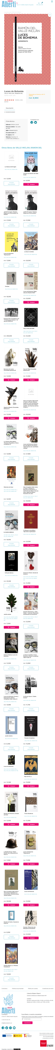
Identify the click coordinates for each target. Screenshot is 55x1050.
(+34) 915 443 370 (6, 1019)
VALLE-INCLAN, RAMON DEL (11, 169)
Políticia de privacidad (17, 988)
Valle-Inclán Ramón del (28, 331)
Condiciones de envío (47, 988)
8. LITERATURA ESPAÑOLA (16, 12)
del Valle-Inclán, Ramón (28, 496)
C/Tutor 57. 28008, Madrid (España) (9, 1016)
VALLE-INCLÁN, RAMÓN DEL (10, 491)
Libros (5, 12)
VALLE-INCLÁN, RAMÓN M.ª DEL (11, 770)
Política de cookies (33, 988)
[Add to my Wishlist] (50, 15)
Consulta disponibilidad (11, 183)
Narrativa (8, 12)
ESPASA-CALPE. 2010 (9, 95)
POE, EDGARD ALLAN (9, 969)
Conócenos (4, 988)
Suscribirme (27, 1022)
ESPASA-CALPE (15, 124)
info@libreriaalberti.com (7, 1023)
